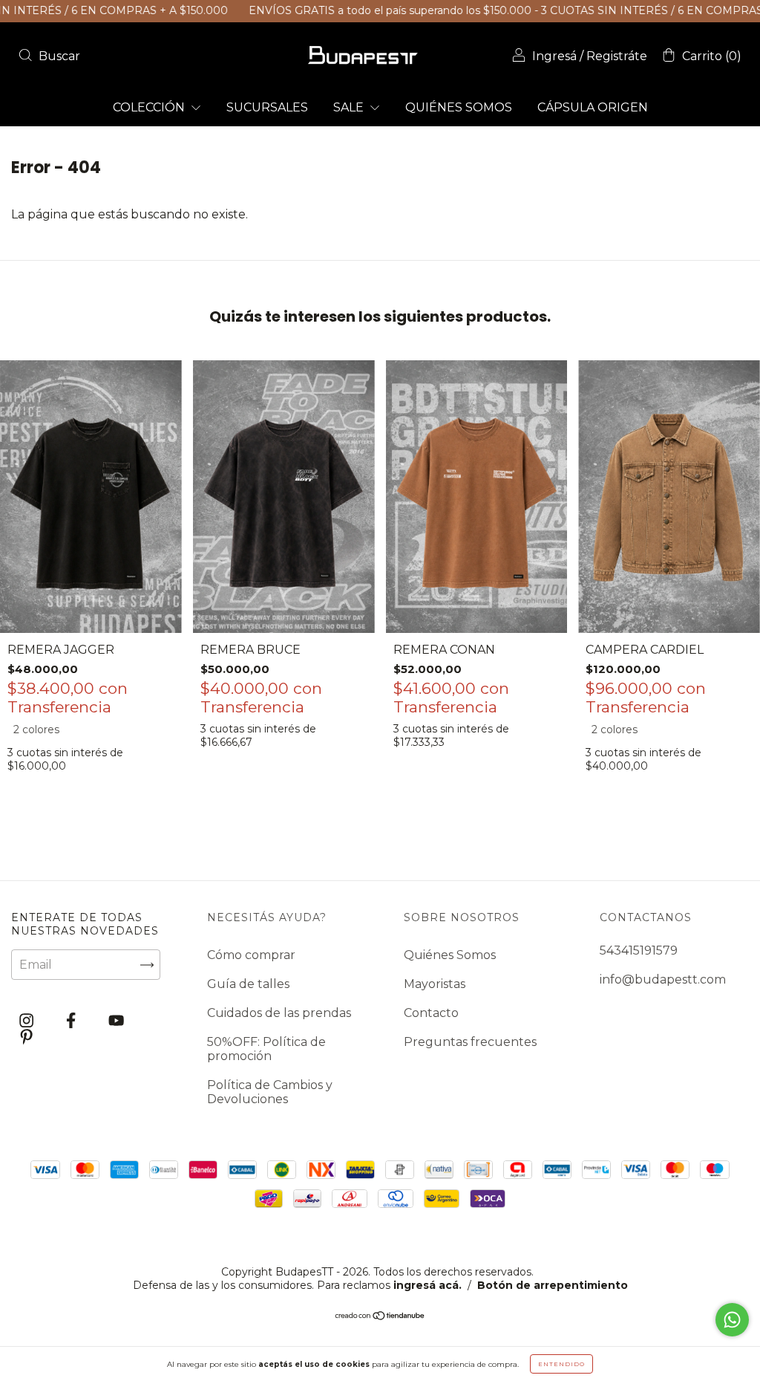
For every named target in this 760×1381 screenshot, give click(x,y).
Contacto (431, 1013)
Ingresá (554, 56)
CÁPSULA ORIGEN (592, 107)
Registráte (616, 56)
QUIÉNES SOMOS (458, 107)
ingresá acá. (427, 1285)
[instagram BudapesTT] (28, 1021)
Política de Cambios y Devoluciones (269, 1092)
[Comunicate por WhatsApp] (732, 1319)
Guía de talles (248, 984)
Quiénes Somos (450, 955)
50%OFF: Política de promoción (266, 1049)
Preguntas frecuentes (470, 1042)
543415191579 (639, 950)
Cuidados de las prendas (279, 1013)
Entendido (561, 1364)
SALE (350, 107)
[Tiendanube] (380, 1317)
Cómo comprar (251, 955)
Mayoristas (434, 984)
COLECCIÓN (150, 107)
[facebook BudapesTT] (72, 1021)
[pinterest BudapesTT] (26, 1037)
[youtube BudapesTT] (116, 1021)
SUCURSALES (267, 107)
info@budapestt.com (663, 979)
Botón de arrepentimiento (552, 1285)
